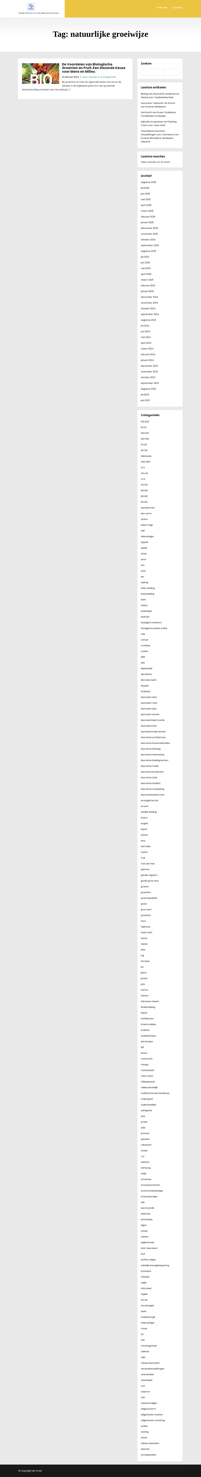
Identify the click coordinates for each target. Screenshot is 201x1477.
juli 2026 (145, 188)
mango (144, 1064)
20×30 (144, 450)
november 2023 (149, 371)
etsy (143, 840)
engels (144, 823)
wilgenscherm (148, 1408)
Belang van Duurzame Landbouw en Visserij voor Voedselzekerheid (160, 95)
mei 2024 (146, 337)
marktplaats (147, 1070)
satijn (143, 1173)
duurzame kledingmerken (154, 760)
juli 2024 (145, 325)
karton (144, 989)
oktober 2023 (148, 377)
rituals (144, 1150)
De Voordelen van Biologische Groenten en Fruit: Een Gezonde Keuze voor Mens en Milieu (93, 68)
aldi (143, 530)
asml (143, 559)
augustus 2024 (148, 320)
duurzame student (151, 783)
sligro (144, 1225)
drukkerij (145, 691)
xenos (144, 1437)
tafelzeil (145, 1276)
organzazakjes (148, 1104)
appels (144, 542)
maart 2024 (147, 348)
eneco (144, 817)
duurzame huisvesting (152, 754)
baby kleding (148, 588)
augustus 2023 (148, 388)
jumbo (144, 978)
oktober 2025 (148, 239)
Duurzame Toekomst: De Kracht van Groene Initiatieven (158, 105)
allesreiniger (147, 536)
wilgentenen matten (152, 1414)
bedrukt (145, 616)
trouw (144, 1328)
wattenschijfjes (149, 1403)
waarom (145, 1391)
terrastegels (147, 1305)
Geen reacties (89, 77)
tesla (143, 1311)
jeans (143, 972)
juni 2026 (145, 193)
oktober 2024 (148, 308)
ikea (143, 949)
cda (143, 634)
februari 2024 (148, 354)
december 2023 (149, 365)
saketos (145, 1162)
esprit (144, 829)
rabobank (146, 1144)
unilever (145, 1351)
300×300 (145, 461)
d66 (143, 657)
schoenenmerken (150, 1185)
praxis (144, 1121)
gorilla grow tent (150, 880)
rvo (142, 1156)
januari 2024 (147, 360)
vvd (143, 1385)
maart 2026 (147, 211)
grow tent (146, 909)
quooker (145, 1139)
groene (145, 886)
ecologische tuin (149, 800)
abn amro (146, 513)
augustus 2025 (148, 251)
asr (142, 576)
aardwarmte (148, 507)
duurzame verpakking (152, 789)
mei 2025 (146, 268)
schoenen (146, 1179)
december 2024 (149, 297)
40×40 (144, 473)
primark (145, 1133)
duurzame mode (149, 766)
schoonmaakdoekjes (152, 1190)
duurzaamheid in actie (152, 720)
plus (143, 1116)
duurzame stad (149, 777)
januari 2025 (147, 291)
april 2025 (146, 274)
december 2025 (149, 228)
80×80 (144, 496)
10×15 (143, 427)
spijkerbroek (147, 1242)
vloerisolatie (147, 1374)
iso (142, 966)
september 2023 (150, 383)
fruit (143, 857)
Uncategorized (108, 77)
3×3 (143, 467)
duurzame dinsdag (151, 748)
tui (142, 1334)
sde (143, 1202)
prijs (143, 1127)
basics (144, 605)
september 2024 (150, 314)
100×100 (145, 421)
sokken (144, 1236)
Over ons (162, 7)
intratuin (145, 961)
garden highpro (149, 875)
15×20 (144, 444)
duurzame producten (152, 771)
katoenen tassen (150, 1001)
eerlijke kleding (149, 812)
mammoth (146, 1058)
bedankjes (146, 611)
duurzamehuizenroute (152, 794)
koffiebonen (147, 1018)
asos (143, 570)
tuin (143, 1340)
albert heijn (147, 525)
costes (144, 651)
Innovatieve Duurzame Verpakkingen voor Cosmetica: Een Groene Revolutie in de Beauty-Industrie (160, 136)
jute (143, 984)
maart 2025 (147, 279)
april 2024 (146, 343)
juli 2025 (145, 256)
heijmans (145, 926)
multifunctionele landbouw (155, 1093)
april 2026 (146, 205)
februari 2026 (148, 216)
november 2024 (149, 302)
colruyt (144, 639)
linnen (144, 1053)
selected (145, 1213)
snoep (144, 1231)
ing (142, 955)
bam (143, 599)
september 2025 (150, 245)
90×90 (144, 502)
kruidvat (145, 1030)
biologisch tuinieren (151, 622)
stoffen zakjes (148, 1259)
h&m (143, 921)
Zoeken (146, 63)
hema (144, 938)
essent (144, 834)
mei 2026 (146, 199)
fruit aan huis (148, 863)
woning (144, 1431)
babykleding (147, 593)
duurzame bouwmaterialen (155, 743)
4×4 (143, 479)
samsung (146, 1167)
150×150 (145, 438)
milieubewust (148, 1081)
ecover (144, 806)
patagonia (146, 1110)
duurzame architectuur (153, 737)
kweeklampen (148, 1035)
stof (143, 1253)
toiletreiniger (148, 1322)
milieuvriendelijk (149, 1087)
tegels (144, 1294)
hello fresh (146, 932)
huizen (144, 944)
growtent (146, 915)
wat (143, 1397)
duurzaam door (149, 697)
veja (143, 1357)
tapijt (143, 1282)
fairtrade (145, 846)
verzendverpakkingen (152, 1368)
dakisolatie (146, 668)
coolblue (145, 645)
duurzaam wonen (150, 714)
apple (144, 548)
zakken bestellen (150, 1443)
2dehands (146, 456)
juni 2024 (145, 331)
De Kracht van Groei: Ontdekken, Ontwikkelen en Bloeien (158, 114)
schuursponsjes (149, 1196)
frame (144, 852)
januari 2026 (147, 222)
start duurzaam (149, 1248)
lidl (142, 1047)
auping (144, 582)
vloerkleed (146, 1380)
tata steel (146, 1288)
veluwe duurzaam (150, 1363)
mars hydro (147, 1076)
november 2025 (149, 233)
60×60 (144, 490)
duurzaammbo (149, 725)
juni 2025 (145, 262)
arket (144, 553)
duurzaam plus (149, 708)
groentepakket (149, 898)
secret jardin (147, 1208)
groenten (146, 892)
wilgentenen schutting (153, 1420)
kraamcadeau (148, 1024)
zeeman (145, 1449)
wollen (144, 1426)
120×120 (145, 433)
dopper (145, 685)
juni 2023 (145, 400)
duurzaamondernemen (153, 731)
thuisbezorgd (148, 1317)
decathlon (146, 674)
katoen (144, 995)
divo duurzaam (149, 680)
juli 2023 (145, 394)
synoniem (146, 1271)
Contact (178, 7)
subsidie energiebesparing (155, 1265)
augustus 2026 (148, 182)
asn (143, 565)
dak (143, 662)
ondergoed (147, 1099)
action (144, 519)
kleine (144, 1012)
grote (144, 903)
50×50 (144, 484)
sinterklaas (147, 1219)
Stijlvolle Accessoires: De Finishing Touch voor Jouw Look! (159, 123)
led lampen (147, 1041)
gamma (145, 869)
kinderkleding (148, 1007)
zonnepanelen (148, 1454)
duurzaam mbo (149, 702)
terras (144, 1299)
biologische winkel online (154, 628)
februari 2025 (148, 285)
